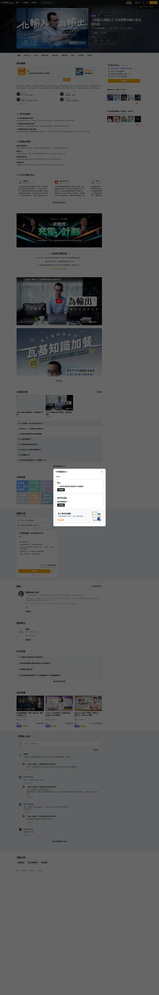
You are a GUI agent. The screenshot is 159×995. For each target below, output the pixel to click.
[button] (101, 471)
